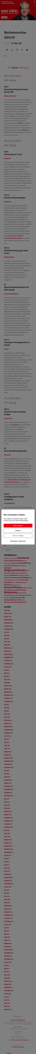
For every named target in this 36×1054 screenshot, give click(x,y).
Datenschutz (13, 541)
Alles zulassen (18, 525)
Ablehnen (18, 530)
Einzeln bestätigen (18, 536)
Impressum (22, 541)
